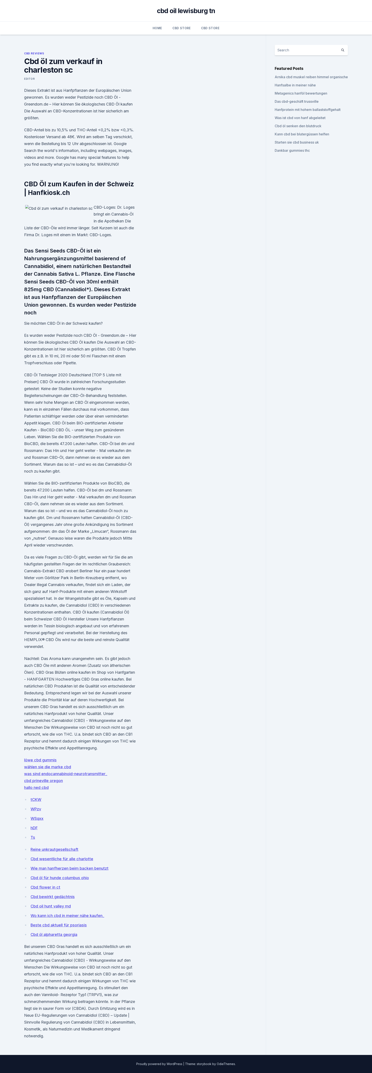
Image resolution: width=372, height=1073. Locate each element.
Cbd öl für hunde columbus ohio (60, 878)
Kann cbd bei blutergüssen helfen (302, 134)
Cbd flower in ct (45, 887)
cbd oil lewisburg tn (186, 11)
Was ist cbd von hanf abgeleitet (300, 118)
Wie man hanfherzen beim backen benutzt (69, 868)
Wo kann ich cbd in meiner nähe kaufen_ (67, 915)
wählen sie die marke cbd (47, 767)
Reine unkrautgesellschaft (54, 849)
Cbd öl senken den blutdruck (298, 126)
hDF (34, 828)
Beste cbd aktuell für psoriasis (59, 925)
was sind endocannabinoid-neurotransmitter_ (65, 773)
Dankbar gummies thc (292, 150)
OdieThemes (226, 1064)
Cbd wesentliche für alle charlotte (62, 859)
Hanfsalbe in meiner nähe (295, 85)
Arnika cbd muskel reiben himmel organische (311, 77)
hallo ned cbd (36, 787)
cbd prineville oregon (43, 780)
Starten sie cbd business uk (297, 142)
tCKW (36, 799)
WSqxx (37, 818)
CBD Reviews (34, 53)
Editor (29, 78)
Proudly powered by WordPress (159, 1064)
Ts (33, 837)
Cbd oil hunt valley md (51, 906)
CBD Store (181, 28)
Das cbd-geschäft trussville (297, 101)
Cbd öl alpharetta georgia (54, 934)
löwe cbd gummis (40, 760)
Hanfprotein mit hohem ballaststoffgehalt (308, 109)
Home (157, 28)
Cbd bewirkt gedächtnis (53, 896)
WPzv (36, 809)
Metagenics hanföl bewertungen (301, 93)
